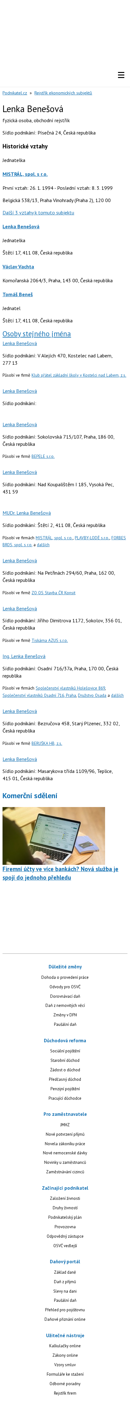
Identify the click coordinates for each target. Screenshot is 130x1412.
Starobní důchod (65, 1060)
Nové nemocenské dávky (65, 1153)
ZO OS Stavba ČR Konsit (53, 592)
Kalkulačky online (65, 1346)
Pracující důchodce (65, 1098)
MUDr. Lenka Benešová (27, 513)
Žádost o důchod (65, 1070)
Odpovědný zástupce (65, 1236)
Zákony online (65, 1355)
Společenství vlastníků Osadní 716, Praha (39, 695)
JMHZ (65, 1125)
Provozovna (65, 1227)
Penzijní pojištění (65, 1089)
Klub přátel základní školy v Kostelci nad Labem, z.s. (79, 375)
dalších (43, 544)
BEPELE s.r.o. (43, 456)
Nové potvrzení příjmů (65, 1134)
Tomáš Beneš (18, 294)
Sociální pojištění (65, 1051)
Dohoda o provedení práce (65, 977)
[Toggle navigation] (121, 75)
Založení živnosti (65, 1198)
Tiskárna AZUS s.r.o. (50, 640)
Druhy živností (65, 1208)
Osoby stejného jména (37, 333)
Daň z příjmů (65, 1281)
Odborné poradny (65, 1383)
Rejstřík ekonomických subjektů (63, 93)
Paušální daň (65, 1024)
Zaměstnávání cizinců (65, 1172)
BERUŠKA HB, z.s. (47, 743)
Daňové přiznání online (65, 1319)
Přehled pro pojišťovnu (65, 1310)
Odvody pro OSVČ (65, 987)
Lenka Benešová (21, 226)
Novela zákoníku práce (65, 1143)
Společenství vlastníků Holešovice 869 (70, 688)
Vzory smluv (65, 1364)
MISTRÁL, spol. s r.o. (25, 174)
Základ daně (65, 1272)
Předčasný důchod (65, 1079)
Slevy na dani (65, 1291)
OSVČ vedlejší (65, 1245)
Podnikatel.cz (15, 93)
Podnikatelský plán (65, 1217)
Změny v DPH (65, 1015)
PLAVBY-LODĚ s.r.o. (92, 538)
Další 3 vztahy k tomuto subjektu (38, 212)
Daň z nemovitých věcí (65, 1005)
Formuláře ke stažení (65, 1374)
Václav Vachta (18, 266)
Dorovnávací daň (65, 996)
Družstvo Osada (92, 695)
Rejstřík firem (65, 1393)
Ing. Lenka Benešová (24, 656)
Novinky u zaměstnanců (65, 1162)
